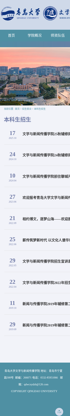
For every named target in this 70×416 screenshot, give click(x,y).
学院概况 (35, 35)
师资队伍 (58, 35)
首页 (11, 35)
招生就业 (27, 109)
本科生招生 (40, 109)
